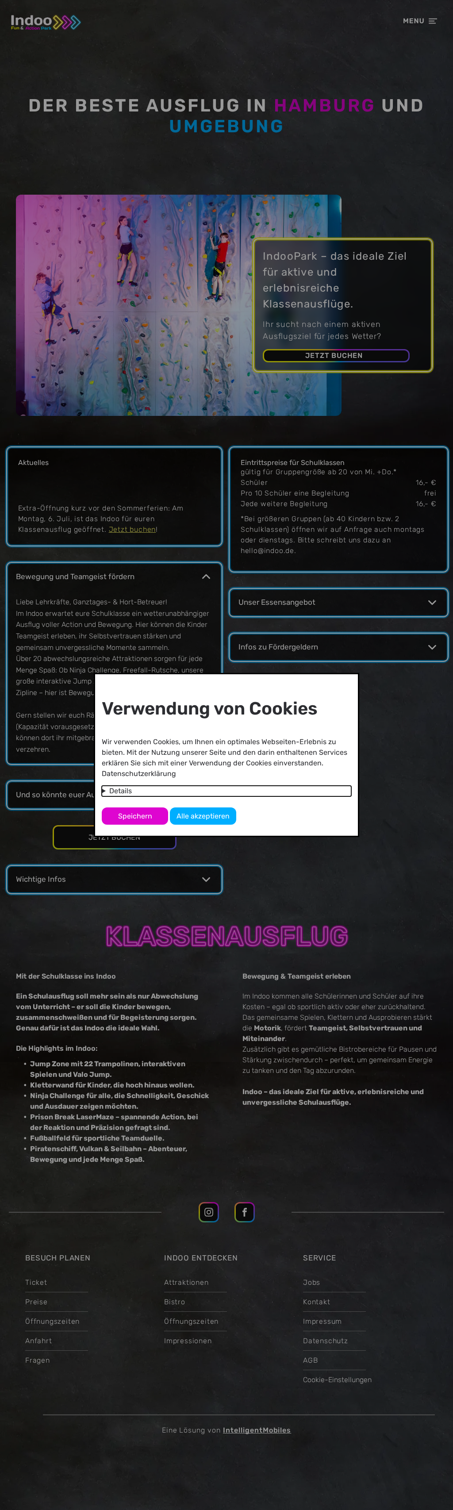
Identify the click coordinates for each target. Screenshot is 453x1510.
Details (120, 791)
